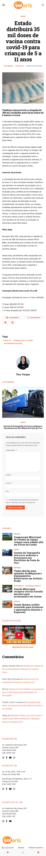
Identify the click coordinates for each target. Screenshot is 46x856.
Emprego (17, 567)
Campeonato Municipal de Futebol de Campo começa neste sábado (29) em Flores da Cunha (28, 541)
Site (7, 491)
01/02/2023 (19, 66)
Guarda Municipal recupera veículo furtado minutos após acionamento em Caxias (28, 593)
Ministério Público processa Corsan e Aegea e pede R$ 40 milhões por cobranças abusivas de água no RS (22, 718)
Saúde (23, 16)
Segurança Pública (33, 586)
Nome (8, 475)
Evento (17, 601)
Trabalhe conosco (35, 848)
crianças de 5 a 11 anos (23, 340)
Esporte (17, 534)
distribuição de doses (13, 343)
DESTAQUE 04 (19, 586)
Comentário (11, 450)
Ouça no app (8, 848)
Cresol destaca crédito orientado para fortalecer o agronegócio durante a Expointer (28, 608)
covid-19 (7, 340)
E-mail (9, 483)
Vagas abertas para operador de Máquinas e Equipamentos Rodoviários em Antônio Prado (28, 575)
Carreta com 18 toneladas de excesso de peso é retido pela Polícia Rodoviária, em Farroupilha (23, 692)
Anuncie (21, 848)
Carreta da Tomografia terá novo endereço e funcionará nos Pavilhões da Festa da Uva (23, 427)
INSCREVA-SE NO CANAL (23, 647)
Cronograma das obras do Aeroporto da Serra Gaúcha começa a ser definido (22, 705)
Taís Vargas (8, 66)
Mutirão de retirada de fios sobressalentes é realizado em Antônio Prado (22, 669)
